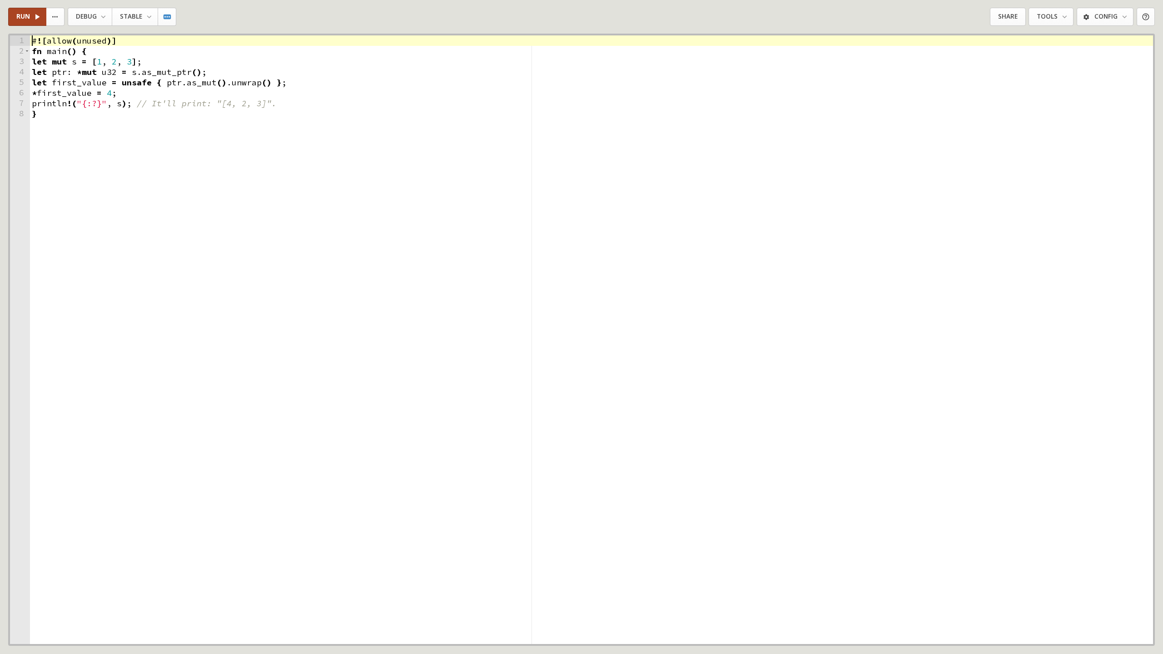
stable (131, 16)
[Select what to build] (55, 17)
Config (1106, 16)
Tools (1047, 16)
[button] (27, 51)
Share (1008, 16)
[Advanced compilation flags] (167, 17)
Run (23, 16)
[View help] (1146, 17)
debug (86, 16)
